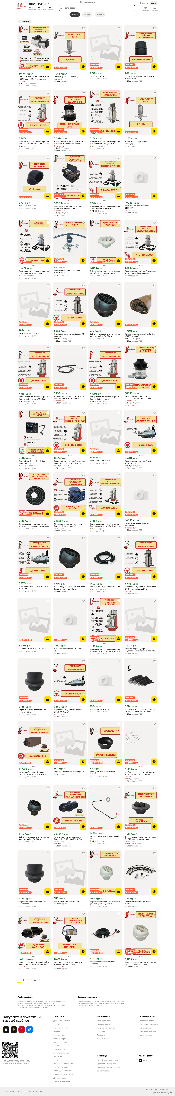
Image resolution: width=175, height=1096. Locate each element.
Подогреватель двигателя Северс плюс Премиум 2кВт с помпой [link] (105, 398)
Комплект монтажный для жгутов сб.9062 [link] (138, 903)
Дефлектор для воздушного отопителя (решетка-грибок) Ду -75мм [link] (69, 588)
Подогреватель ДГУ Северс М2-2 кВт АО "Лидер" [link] (33, 587)
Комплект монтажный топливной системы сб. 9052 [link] (67, 272)
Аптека (56, 1046)
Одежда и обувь (59, 1039)
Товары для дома (60, 1042)
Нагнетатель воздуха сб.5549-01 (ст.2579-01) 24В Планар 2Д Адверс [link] (139, 397)
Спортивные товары (61, 1067)
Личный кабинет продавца (107, 1060)
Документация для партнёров (108, 1067)
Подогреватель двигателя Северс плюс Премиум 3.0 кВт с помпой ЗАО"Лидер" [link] (34, 143)
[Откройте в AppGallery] (21, 1032)
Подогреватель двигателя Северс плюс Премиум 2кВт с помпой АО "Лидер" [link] (34, 398)
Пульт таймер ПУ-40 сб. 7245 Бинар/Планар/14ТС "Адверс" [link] (33, 462)
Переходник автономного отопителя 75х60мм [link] (104, 773)
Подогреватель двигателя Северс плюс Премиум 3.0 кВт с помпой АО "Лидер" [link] (69, 462)
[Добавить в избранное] (48, 28)
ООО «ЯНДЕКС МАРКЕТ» (162, 1090)
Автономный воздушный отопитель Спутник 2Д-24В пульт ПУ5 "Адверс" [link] (33, 773)
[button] (46, 4)
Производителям (145, 1028)
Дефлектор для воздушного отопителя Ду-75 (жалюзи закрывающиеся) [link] (140, 838)
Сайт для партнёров (104, 1071)
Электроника (58, 1035)
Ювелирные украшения (62, 1081)
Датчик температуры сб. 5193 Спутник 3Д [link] (69, 650)
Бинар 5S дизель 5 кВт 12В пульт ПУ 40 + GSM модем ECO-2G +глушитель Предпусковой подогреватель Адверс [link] (34, 78)
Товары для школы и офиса (63, 1064)
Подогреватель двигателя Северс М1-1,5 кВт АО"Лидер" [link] (140, 462)
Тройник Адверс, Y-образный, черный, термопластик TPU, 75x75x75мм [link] (140, 773)
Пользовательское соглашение (30, 1091)
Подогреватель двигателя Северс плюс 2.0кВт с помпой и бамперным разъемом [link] (105, 207)
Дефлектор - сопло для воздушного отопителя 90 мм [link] (33, 903)
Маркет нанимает (146, 1035)
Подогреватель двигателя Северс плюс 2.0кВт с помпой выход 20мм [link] (140, 588)
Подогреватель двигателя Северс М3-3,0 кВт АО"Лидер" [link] (69, 711)
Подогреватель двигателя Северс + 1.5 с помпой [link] (69, 335)
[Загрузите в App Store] (6, 1032)
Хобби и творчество (61, 1053)
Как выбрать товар (104, 1021)
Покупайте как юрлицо (106, 1028)
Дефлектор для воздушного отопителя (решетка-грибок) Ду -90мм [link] (105, 335)
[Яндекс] (169, 1093)
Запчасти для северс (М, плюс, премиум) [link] (66, 78)
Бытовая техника (60, 1028)
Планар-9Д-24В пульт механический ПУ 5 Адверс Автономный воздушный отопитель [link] (34, 963)
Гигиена (56, 1031)
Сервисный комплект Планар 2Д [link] (67, 901)
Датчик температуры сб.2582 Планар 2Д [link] (104, 838)
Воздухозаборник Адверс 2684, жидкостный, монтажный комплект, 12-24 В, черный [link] (140, 650)
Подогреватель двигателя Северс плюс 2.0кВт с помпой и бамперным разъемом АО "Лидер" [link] (34, 272)
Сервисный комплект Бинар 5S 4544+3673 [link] (137, 525)
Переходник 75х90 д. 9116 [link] (100, 461)
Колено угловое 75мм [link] (27, 206)
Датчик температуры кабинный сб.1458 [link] (105, 587)
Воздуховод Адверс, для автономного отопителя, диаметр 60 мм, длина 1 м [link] (140, 710)
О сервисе (101, 1031)
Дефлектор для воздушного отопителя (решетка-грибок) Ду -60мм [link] (34, 838)
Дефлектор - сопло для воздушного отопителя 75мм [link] (33, 711)
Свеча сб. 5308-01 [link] (97, 76)
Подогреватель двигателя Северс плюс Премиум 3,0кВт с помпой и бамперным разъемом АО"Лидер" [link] (105, 650)
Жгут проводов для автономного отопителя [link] (102, 963)
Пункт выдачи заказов (147, 1031)
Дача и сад (57, 1056)
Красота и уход (59, 1049)
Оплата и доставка (104, 1024)
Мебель (56, 1024)
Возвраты (101, 1035)
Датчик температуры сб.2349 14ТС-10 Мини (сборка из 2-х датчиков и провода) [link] (69, 397)
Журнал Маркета (103, 1039)
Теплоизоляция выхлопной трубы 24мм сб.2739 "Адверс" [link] (140, 335)
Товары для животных (62, 1071)
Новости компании (146, 1021)
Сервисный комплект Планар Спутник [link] (69, 772)
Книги (55, 1060)
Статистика (10, 1091)
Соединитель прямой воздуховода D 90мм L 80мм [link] (139, 77)
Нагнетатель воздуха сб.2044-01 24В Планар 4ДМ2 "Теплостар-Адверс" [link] (68, 143)
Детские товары (59, 1078)
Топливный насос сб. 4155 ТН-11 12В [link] (32, 649)
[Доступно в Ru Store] (29, 1032)
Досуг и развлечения (61, 1021)
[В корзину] (47, 66)
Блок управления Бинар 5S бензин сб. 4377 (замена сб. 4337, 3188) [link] (68, 963)
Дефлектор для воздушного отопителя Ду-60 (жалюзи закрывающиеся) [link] (105, 272)
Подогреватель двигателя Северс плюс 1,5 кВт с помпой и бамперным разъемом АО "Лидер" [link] (140, 272)
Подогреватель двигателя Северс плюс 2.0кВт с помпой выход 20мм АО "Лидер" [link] (105, 143)
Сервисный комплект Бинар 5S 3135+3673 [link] (137, 207)
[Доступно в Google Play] (14, 1032)
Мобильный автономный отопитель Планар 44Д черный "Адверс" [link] (68, 207)
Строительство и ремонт (63, 1074)
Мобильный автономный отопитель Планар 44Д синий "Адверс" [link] (68, 525)
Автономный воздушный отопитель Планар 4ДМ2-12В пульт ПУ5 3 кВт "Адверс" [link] (68, 838)
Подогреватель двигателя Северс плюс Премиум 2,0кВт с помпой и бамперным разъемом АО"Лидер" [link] (105, 525)
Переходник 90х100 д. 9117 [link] (100, 709)
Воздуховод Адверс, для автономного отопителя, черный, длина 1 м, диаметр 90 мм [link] (34, 525)
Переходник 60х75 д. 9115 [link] (29, 333)
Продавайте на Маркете (106, 1064)
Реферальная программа (148, 1024)
